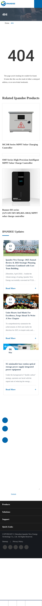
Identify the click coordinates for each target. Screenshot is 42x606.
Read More (10, 288)
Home (7, 23)
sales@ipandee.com (18, 428)
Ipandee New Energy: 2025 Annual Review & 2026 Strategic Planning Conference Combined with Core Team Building (21, 264)
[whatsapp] (21, 603)
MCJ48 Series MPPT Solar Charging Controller (20, 146)
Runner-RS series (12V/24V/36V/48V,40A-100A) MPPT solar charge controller (20, 213)
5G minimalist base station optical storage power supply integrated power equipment (20, 367)
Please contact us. (17, 409)
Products (6, 504)
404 (12, 23)
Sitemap (5, 541)
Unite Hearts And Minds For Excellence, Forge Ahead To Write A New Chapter (20, 315)
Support (5, 519)
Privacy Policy (18, 541)
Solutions (6, 512)
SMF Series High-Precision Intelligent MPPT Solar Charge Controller (20, 161)
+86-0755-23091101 (18, 420)
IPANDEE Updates (13, 231)
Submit (13, 494)
